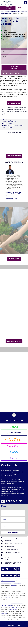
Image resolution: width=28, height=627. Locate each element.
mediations (4, 613)
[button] (25, 2)
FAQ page (5, 495)
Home (2, 11)
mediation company (6, 583)
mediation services (13, 609)
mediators (13, 585)
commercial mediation (16, 603)
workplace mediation (6, 605)
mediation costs (7, 597)
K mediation (18, 583)
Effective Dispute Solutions (8, 581)
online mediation (16, 607)
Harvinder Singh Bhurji (13, 192)
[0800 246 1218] (3, 501)
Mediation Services (10, 11)
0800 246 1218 (14, 501)
